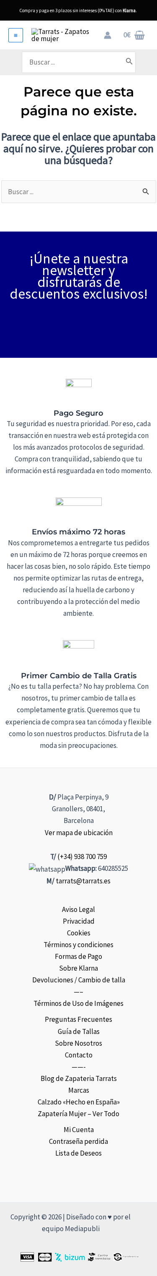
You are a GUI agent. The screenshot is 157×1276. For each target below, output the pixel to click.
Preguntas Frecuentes (78, 1019)
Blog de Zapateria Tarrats (79, 1078)
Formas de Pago (78, 956)
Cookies (78, 932)
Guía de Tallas (79, 1031)
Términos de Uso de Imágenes (78, 1003)
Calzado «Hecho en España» (79, 1102)
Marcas (78, 1090)
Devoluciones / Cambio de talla (78, 979)
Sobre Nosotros (78, 1043)
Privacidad (79, 921)
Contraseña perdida (78, 1141)
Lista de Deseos (78, 1153)
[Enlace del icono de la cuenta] (107, 35)
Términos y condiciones (78, 944)
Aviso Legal (78, 909)
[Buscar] (129, 62)
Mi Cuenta (79, 1129)
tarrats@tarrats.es (83, 880)
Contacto (79, 1055)
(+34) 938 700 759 (82, 856)
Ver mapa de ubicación (79, 832)
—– (78, 991)
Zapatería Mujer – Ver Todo (78, 1113)
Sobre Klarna (78, 968)
